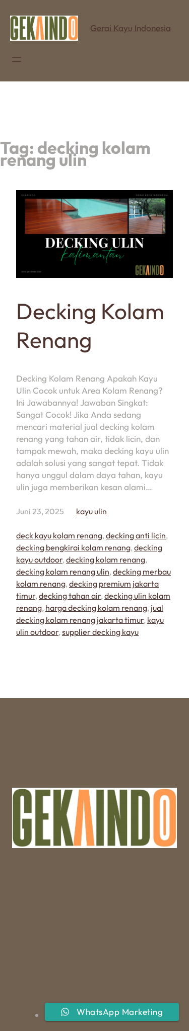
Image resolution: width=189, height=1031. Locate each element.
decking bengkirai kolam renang (73, 547)
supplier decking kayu (100, 632)
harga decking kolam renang (96, 608)
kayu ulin (91, 511)
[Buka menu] (16, 59)
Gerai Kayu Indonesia (130, 28)
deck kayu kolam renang (59, 535)
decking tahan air (70, 596)
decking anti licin (136, 535)
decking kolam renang (105, 559)
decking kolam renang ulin (62, 572)
